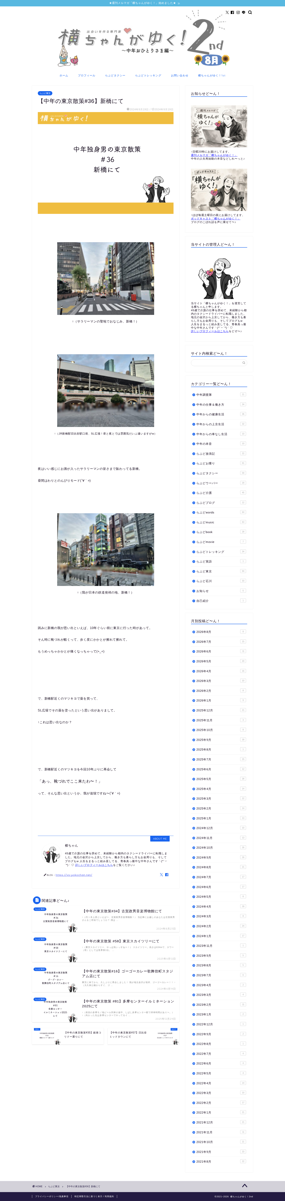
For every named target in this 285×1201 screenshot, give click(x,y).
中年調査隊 (220, 394)
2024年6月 (220, 887)
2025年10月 (220, 730)
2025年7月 (220, 759)
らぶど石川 (220, 581)
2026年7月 (220, 641)
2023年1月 (220, 1014)
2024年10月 (220, 847)
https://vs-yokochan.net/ (74, 874)
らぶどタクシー (115, 75)
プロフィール (86, 75)
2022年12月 (220, 1024)
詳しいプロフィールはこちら (94, 865)
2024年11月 (220, 838)
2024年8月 (220, 867)
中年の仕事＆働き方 (220, 404)
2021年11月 (220, 1132)
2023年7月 (220, 975)
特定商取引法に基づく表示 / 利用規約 (94, 1196)
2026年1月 (220, 700)
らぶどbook (220, 532)
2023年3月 (220, 994)
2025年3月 (220, 798)
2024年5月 (220, 896)
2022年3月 (220, 1093)
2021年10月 (220, 1142)
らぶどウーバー (220, 483)
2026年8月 (220, 631)
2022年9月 (220, 1034)
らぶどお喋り (220, 463)
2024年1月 (220, 936)
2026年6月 (220, 651)
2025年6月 (220, 769)
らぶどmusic (220, 522)
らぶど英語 (220, 561)
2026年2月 (220, 690)
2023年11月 (220, 945)
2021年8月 (220, 1161)
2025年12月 (220, 710)
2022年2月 (220, 1102)
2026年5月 (220, 661)
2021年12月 (220, 1122)
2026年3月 (220, 681)
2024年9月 (220, 857)
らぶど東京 (45, 93)
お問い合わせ (179, 75)
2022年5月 (220, 1073)
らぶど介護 (220, 492)
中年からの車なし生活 (220, 434)
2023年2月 (220, 1004)
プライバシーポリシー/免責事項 (51, 1196)
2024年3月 (220, 916)
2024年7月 (220, 877)
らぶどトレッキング (148, 75)
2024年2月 (220, 926)
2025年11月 (220, 720)
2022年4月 (220, 1083)
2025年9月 (220, 739)
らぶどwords (220, 512)
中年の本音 (220, 443)
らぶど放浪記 (220, 453)
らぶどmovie (220, 541)
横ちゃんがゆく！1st (211, 75)
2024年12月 (220, 828)
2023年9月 (220, 955)
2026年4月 (220, 671)
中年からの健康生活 (220, 414)
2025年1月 (220, 818)
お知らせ (220, 591)
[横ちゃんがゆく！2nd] (142, 67)
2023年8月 (220, 965)
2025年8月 (220, 749)
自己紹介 (220, 600)
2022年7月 (220, 1053)
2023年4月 (220, 985)
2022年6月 (220, 1063)
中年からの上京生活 (220, 424)
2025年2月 (220, 808)
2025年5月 (220, 779)
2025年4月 (220, 789)
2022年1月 (220, 1112)
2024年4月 (220, 906)
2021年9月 (220, 1151)
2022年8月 (220, 1043)
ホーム (64, 75)
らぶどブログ (220, 502)
